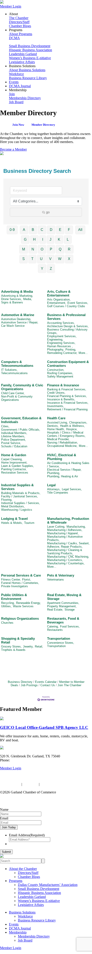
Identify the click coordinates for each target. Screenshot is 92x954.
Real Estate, (55, 609)
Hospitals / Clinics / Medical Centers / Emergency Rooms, (66, 434)
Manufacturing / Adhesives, (64, 530)
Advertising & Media (17, 291)
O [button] (42, 249)
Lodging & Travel (14, 518)
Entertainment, (56, 303)
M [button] (23, 249)
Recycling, (8, 603)
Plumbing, (53, 473)
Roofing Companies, (60, 373)
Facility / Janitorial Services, (19, 496)
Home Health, (56, 429)
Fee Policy (30, 784)
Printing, (70, 349)
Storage (70, 609)
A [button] (24, 230)
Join (12, 94)
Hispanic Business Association (30, 50)
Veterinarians (55, 579)
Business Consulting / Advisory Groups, (67, 331)
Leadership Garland (23, 54)
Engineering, (55, 339)
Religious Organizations (20, 618)
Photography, (55, 349)
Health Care (56, 418)
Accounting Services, (61, 323)
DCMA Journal (20, 86)
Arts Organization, (59, 299)
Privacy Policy (10, 784)
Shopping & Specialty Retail (18, 640)
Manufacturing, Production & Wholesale (68, 520)
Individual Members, (14, 433)
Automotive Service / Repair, (19, 322)
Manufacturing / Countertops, (66, 563)
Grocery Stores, (11, 646)
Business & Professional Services (66, 317)
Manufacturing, (76, 526)
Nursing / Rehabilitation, (62, 442)
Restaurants (55, 629)
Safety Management (60, 376)
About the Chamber (23, 869)
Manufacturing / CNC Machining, (68, 556)
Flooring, (6, 499)
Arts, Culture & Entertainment (59, 293)
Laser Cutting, (56, 526)
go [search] (48, 212)
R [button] (69, 249)
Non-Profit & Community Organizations (17, 398)
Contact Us (47, 685)
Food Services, (70, 626)
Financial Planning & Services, (67, 396)
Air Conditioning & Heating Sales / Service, (68, 464)
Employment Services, (62, 336)
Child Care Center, (13, 393)
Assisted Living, (57, 422)
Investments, (55, 406)
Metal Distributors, (13, 506)
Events (14, 82)
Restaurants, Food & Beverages (63, 620)
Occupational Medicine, (62, 446)
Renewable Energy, (28, 603)
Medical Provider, (58, 439)
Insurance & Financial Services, (67, 402)
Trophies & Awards (13, 649)
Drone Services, (11, 299)
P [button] (51, 249)
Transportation (58, 638)
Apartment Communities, (63, 603)
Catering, (53, 626)
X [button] (69, 259)
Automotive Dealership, (16, 319)
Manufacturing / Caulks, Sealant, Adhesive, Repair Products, (68, 545)
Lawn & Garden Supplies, (17, 466)
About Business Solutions (27, 70)
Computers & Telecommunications (17, 363)
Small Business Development (29, 46)
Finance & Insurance (63, 385)
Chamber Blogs (20, 26)
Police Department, (13, 439)
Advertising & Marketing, (17, 295)
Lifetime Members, (13, 436)
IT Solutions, (9, 369)
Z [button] (51, 268)
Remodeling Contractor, (62, 353)
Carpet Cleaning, (12, 459)
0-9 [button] (12, 230)
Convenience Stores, (60, 642)
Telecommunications (14, 373)
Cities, (5, 426)
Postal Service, (11, 443)
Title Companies (57, 492)
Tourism (29, 522)
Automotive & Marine (17, 315)
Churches (7, 622)
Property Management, (62, 606)
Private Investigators (14, 586)
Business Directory (20, 682)
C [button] (42, 230)
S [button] (23, 259)
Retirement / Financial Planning (67, 409)
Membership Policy (54, 784)
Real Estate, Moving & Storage (64, 597)
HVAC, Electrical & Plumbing (61, 457)
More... (83, 353)
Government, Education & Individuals (21, 420)
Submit (6, 851)
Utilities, (6, 606)
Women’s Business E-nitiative (30, 58)
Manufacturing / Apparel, (63, 533)
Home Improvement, (14, 462)
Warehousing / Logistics (16, 509)
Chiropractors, (78, 422)
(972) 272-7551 (22, 760)
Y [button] (42, 268)
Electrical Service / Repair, (64, 469)
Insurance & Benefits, (61, 399)
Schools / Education (14, 446)
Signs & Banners (12, 302)
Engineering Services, (61, 343)
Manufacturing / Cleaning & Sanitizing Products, (64, 551)
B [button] (33, 230)
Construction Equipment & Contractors (68, 363)
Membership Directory (25, 98)
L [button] (68, 239)
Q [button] (60, 249)
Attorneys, (54, 489)
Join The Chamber (69, 685)
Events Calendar (45, 682)
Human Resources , (60, 346)
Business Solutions (22, 912)
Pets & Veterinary (60, 575)
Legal (51, 485)
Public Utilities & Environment (14, 597)
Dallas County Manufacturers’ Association (47, 885)
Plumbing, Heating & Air (62, 476)
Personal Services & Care (21, 575)
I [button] (42, 239)
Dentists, (53, 426)
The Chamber (18, 18)
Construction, (55, 369)
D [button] (51, 230)
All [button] (80, 230)
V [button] (50, 259)
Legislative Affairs (22, 62)
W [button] (59, 259)
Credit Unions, (56, 392)
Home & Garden (13, 455)
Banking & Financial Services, (66, 389)
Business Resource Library (28, 78)
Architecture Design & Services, (68, 326)
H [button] (34, 239)
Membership (18, 932)
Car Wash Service (13, 325)
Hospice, (71, 429)
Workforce (16, 74)
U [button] (41, 259)
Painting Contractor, (14, 469)
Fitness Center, (11, 579)
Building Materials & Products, (20, 493)
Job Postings (29, 685)
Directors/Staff (19, 22)
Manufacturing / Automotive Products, (65, 538)
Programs (15, 881)
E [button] (60, 230)
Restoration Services (14, 472)
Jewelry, (28, 646)
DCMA (14, 38)
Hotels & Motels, (12, 522)
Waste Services (23, 606)
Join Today (9, 827)
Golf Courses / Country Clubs (66, 306)
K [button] (59, 239)
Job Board (16, 102)
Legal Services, (72, 489)
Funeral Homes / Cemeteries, (20, 583)
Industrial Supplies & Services (17, 487)
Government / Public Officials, (20, 429)
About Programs (20, 34)
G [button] (25, 239)
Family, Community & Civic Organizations (22, 387)
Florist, (26, 579)
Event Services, (77, 303)
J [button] (50, 239)
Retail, (39, 646)
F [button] (69, 230)
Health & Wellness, (72, 426)
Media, (27, 299)
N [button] (32, 249)
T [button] (32, 259)
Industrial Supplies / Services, (20, 503)
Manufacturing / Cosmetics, (65, 560)
